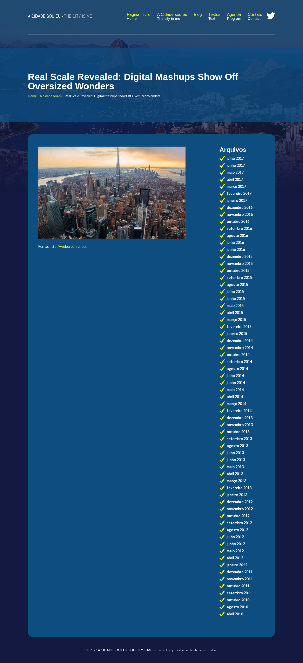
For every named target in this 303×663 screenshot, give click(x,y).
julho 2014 (235, 375)
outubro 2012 (238, 516)
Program (234, 18)
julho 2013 (235, 452)
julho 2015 (235, 291)
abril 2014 (235, 396)
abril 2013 (235, 473)
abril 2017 (235, 179)
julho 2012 (235, 537)
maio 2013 (235, 466)
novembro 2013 (240, 424)
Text (211, 18)
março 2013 (236, 480)
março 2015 (236, 319)
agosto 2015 (237, 284)
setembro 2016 (239, 228)
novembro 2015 (240, 263)
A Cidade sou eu (172, 14)
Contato (255, 14)
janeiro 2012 (237, 565)
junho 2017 (236, 165)
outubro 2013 (238, 431)
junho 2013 (236, 459)
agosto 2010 (237, 607)
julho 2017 (235, 158)
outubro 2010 (238, 600)
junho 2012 (236, 544)
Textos (214, 14)
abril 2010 (235, 614)
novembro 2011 (240, 579)
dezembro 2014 (239, 340)
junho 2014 (236, 382)
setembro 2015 (239, 277)
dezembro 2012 (239, 502)
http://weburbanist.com (68, 246)
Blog (198, 14)
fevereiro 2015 (239, 326)
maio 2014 (235, 389)
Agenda (234, 14)
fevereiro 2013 (239, 487)
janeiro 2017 (237, 200)
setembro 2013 (239, 438)
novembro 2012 (240, 509)
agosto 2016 (237, 235)
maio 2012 (235, 551)
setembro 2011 (239, 593)
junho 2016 (236, 249)
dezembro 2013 (239, 417)
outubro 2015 (238, 270)
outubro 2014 (238, 354)
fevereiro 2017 (239, 193)
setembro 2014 (239, 361)
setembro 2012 (239, 523)
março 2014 (236, 403)
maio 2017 (235, 172)
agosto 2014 (237, 368)
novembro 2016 (240, 214)
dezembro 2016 (239, 207)
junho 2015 (236, 298)
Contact (254, 18)
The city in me (168, 18)
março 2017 (236, 186)
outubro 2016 (238, 221)
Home (132, 18)
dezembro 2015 (239, 256)
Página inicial (138, 14)
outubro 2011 (238, 586)
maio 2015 (235, 305)
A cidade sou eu (51, 96)
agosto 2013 (237, 445)
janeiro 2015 (237, 333)
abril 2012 (235, 558)
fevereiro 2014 (239, 410)
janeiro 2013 (237, 495)
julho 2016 (235, 242)
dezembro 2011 (239, 572)
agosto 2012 (237, 530)
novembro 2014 (240, 347)
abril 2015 (235, 312)
